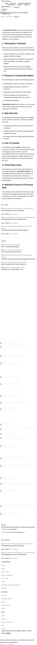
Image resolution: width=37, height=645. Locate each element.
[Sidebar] (2, 637)
